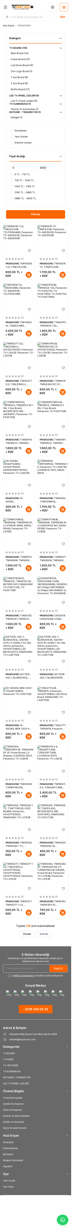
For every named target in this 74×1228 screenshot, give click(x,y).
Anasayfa (8, 1142)
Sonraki (44, 934)
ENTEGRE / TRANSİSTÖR (17, 1077)
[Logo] (22, 7)
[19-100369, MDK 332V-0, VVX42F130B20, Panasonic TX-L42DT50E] (18, 702)
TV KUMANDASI (12, 1071)
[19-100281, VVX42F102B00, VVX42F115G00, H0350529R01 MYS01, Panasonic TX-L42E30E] (18, 474)
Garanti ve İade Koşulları (16, 1115)
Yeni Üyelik (9, 1180)
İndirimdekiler (10, 1148)
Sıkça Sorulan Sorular (14, 1127)
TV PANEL (8, 1059)
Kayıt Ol (58, 968)
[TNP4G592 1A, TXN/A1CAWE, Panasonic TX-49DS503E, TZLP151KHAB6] (18, 298)
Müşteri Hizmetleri (13, 1160)
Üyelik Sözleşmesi (13, 1103)
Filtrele (35, 214)
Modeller (8, 1154)
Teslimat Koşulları (13, 1097)
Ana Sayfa (8, 25)
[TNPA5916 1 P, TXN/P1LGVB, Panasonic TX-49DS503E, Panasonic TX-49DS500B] (52, 240)
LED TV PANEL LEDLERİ (16, 1083)
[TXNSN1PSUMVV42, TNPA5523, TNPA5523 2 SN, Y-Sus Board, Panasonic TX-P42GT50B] (52, 416)
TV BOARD (9, 1053)
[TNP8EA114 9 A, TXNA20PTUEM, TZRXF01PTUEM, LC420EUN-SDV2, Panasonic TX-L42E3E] (52, 760)
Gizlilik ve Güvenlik (13, 1121)
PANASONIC (13, 263)
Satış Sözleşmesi (12, 1109)
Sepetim (8, 1166)
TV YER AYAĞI (10, 1065)
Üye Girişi (8, 1186)
